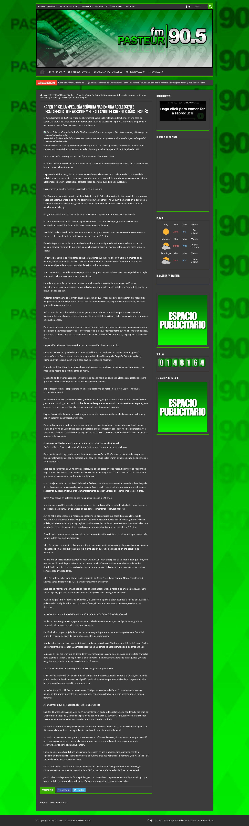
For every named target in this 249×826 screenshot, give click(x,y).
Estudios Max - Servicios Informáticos (195, 820)
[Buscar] (210, 6)
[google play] (189, 7)
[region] (182, 320)
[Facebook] (186, 7)
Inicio (45, 95)
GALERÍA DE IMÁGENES (109, 72)
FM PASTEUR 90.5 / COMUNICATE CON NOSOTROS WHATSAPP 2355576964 (98, 6)
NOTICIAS (57, 72)
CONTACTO (157, 72)
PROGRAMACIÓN (137, 72)
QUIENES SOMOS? (80, 72)
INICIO (42, 71)
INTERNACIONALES (59, 95)
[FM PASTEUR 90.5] (124, 38)
